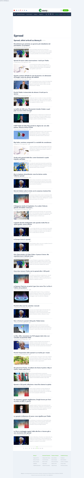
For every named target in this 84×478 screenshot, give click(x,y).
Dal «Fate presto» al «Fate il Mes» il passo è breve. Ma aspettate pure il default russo (31, 255)
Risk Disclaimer (63, 459)
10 (33, 448)
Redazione (63, 457)
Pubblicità (35, 463)
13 (38, 448)
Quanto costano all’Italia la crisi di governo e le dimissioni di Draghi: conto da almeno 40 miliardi (32, 76)
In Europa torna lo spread (22, 239)
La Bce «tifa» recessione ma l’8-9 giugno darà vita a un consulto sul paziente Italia (32, 336)
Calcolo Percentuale (46, 465)
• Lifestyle (68, 14)
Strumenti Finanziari (46, 455)
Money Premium (36, 459)
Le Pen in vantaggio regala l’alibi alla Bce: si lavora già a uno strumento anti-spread (32, 432)
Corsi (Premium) (45, 459)
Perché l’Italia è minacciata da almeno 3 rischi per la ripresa (31, 93)
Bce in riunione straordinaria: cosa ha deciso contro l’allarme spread (30, 175)
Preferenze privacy (64, 465)
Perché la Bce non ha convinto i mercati (26, 306)
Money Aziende (36, 461)
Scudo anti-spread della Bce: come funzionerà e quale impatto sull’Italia (31, 158)
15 (42, 448)
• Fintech (60, 14)
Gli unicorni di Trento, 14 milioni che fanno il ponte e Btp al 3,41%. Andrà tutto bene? (32, 368)
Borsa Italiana (54, 457)
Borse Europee (54, 459)
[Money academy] (48, 14)
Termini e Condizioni (64, 461)
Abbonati (66, 10)
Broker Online (44, 461)
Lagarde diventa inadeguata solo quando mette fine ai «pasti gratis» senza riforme (31, 223)
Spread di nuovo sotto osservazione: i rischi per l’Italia (31, 60)
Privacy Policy (63, 463)
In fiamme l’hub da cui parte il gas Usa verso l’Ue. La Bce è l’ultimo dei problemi (33, 287)
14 (40, 448)
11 (35, 448)
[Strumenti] (50, 14)
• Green (64, 14)
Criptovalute (44, 463)
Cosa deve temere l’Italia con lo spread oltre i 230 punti (31, 271)
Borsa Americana (55, 461)
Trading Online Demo (46, 457)
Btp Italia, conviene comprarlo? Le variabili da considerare (32, 142)
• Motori (56, 14)
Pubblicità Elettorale (37, 465)
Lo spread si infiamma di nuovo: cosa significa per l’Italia (32, 416)
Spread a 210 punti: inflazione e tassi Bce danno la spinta (32, 384)
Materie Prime (54, 463)
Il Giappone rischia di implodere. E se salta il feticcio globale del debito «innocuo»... (30, 206)
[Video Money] (52, 14)
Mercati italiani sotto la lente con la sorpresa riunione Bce (32, 191)
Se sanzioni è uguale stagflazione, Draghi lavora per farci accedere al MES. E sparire (32, 400)
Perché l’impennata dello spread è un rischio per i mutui (32, 352)
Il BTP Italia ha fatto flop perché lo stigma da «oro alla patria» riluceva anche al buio (31, 126)
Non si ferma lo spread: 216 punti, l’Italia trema (29, 321)
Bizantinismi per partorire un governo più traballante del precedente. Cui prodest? (32, 44)
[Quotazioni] (46, 14)
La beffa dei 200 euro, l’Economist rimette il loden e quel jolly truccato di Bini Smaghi (32, 109)
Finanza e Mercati (55, 455)
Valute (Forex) (54, 465)
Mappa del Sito (36, 457)
